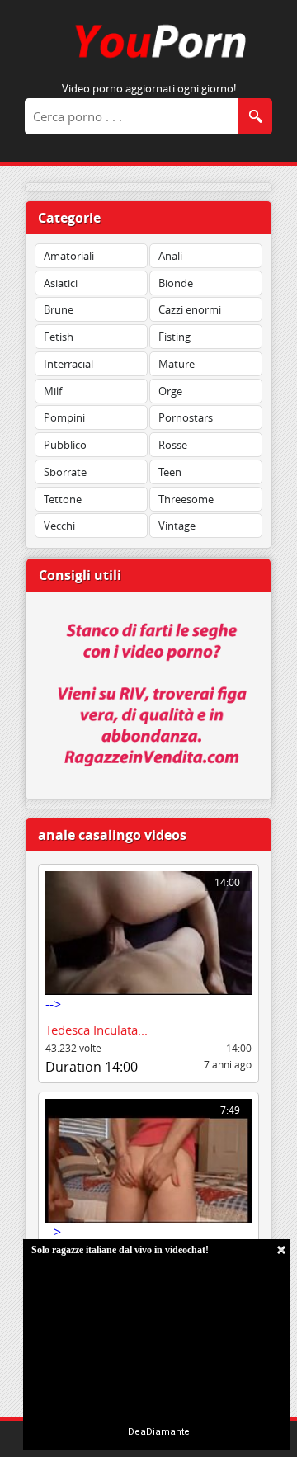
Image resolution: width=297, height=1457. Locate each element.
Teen (170, 471)
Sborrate (65, 471)
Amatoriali (69, 255)
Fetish (58, 336)
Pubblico (65, 444)
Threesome (186, 499)
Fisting (174, 336)
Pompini (64, 417)
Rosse (172, 444)
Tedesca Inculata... (96, 1029)
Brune (58, 309)
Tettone (63, 499)
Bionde (175, 283)
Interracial (68, 363)
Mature (176, 363)
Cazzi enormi (189, 309)
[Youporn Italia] (148, 61)
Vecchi (59, 525)
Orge (170, 391)
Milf (53, 391)
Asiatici (61, 283)
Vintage (177, 525)
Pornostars (185, 417)
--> (142, 944)
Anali (170, 255)
